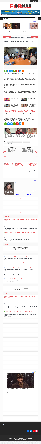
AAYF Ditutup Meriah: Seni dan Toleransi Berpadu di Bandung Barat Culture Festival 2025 (20, 228)
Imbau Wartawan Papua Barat (17, 141)
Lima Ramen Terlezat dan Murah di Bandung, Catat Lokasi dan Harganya (17, 274)
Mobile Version (24, 439)
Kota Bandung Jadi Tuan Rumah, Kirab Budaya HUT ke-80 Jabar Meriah (17, 239)
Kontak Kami (15, 438)
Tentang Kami (20, 438)
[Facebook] (28, 431)
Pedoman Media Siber (28, 438)
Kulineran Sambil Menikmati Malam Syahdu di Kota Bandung (15, 280)
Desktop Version (17, 439)
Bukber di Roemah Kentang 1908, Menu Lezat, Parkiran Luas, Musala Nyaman (18, 258)
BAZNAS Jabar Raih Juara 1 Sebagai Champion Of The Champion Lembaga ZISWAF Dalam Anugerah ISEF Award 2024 (27, 150)
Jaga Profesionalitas (26, 141)
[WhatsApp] (5, 71)
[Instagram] (36, 431)
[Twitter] (30, 431)
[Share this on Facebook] (8, 71)
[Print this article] (14, 71)
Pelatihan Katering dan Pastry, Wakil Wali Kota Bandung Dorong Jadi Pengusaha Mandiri (20, 263)
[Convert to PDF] (17, 71)
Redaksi (10, 438)
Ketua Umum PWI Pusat (8, 143)
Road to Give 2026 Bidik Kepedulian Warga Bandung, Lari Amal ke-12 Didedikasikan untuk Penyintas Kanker (9, 172)
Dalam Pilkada (9, 141)
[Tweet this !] (11, 71)
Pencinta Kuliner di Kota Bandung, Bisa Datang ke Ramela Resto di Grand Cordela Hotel (20, 269)
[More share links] (23, 71)
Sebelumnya (12, 147)
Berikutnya (29, 147)
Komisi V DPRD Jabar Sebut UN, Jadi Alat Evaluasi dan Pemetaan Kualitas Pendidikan (13, 150)
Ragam (15, 44)
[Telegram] (20, 71)
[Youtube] (33, 431)
